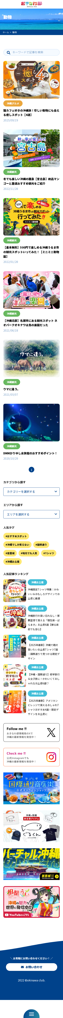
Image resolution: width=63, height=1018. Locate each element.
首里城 (11, 553)
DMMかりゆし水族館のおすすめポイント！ (30, 453)
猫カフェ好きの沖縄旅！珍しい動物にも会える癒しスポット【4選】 (31, 112)
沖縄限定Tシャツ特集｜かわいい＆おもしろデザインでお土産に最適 (44, 594)
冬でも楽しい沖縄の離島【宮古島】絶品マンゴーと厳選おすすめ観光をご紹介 (31, 181)
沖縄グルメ (13, 103)
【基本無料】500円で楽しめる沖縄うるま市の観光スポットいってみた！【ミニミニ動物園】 (31, 251)
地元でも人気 (29, 553)
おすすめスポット (17, 536)
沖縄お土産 (13, 561)
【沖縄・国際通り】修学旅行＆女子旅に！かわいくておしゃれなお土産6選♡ (44, 679)
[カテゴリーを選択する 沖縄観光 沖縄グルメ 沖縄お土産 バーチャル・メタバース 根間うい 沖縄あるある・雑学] (31, 491)
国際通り (42, 544)
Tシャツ (49, 553)
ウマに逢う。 (11, 389)
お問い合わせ (33, 967)
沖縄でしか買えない (18, 544)
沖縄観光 (12, 172)
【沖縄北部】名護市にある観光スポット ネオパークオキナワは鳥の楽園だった (30, 322)
